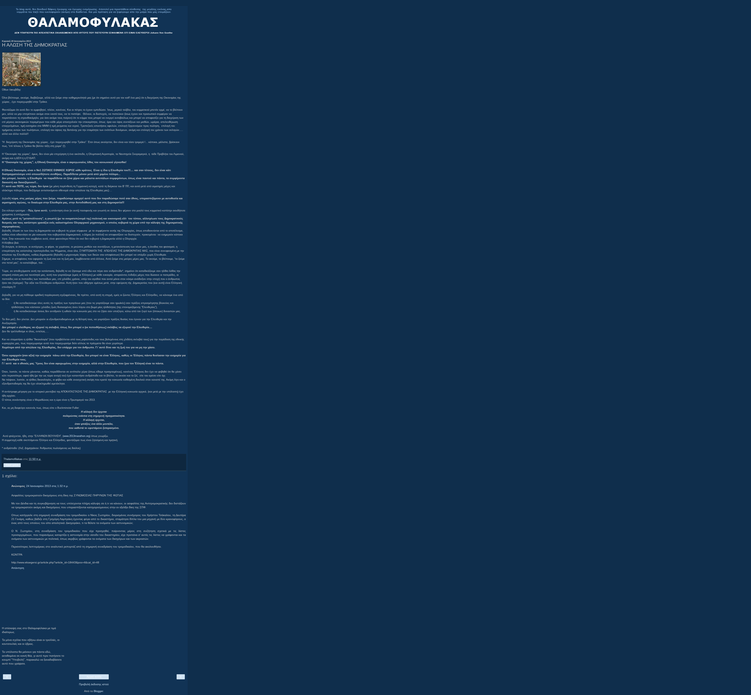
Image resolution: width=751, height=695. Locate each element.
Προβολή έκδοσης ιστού (94, 684)
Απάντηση (17, 567)
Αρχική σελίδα (94, 676)
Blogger (98, 691)
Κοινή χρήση (12, 465)
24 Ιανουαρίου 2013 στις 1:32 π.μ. (47, 486)
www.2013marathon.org (76, 436)
